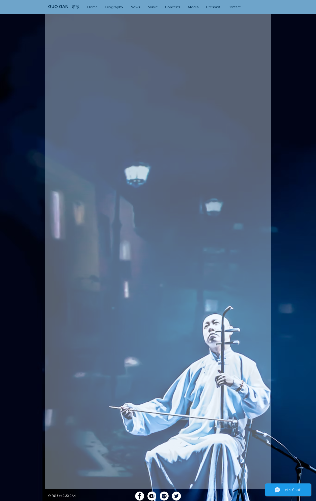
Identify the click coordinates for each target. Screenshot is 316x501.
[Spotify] (164, 496)
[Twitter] (176, 496)
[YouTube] (151, 496)
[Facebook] (139, 496)
